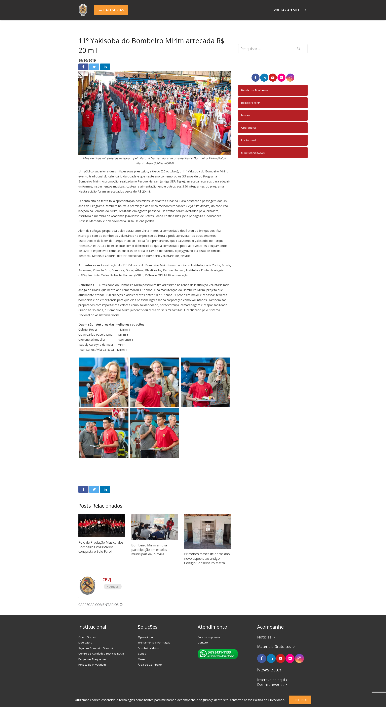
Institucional (248, 140)
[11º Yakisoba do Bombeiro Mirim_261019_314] (205, 382)
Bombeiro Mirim (250, 103)
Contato (203, 642)
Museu (245, 115)
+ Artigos (113, 586)
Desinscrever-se (272, 684)
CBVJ (107, 579)
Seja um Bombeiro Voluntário (97, 648)
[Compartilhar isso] (83, 67)
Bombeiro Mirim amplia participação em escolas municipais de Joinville (149, 549)
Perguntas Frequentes (92, 659)
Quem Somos (87, 637)
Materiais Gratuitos (253, 152)
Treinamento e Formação (154, 642)
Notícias (266, 637)
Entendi (300, 700)
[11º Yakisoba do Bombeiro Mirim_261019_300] (103, 382)
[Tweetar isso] (94, 67)
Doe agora (85, 642)
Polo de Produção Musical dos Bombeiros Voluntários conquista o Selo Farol (100, 547)
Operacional (248, 127)
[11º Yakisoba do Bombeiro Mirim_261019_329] (154, 433)
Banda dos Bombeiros (254, 90)
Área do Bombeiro (150, 664)
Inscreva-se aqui (272, 679)
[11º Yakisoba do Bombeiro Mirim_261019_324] (103, 433)
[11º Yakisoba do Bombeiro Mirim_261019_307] (154, 382)
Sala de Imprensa (209, 637)
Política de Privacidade (92, 664)
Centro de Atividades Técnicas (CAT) (101, 653)
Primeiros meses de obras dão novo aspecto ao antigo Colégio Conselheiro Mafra (207, 558)
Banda (142, 653)
